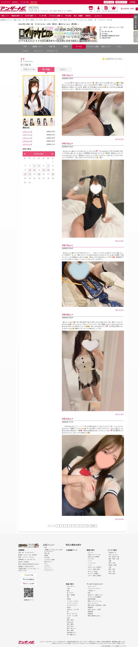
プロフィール (29, 69)
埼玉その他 (112, 573)
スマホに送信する (29, 579)
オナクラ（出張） (93, 571)
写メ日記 (68, 16)
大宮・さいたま (113, 554)
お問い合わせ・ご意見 (94, 609)
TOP (25, 46)
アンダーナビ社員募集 (94, 597)
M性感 (69, 599)
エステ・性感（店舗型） (95, 575)
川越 (110, 561)
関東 (30, 8)
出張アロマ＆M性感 (93, 556)
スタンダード (71, 586)
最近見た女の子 (121, 2)
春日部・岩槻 (112, 565)
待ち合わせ (70, 622)
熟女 (68, 590)
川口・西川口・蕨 (114, 556)
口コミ (119, 46)
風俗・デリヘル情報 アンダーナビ (117, 646)
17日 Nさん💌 (27, 141)
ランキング (114, 11)
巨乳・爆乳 (70, 624)
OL (68, 611)
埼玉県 (35, 8)
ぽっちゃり (70, 592)
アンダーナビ (5, 2)
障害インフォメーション (95, 601)
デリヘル (90, 552)
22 (53, 174)
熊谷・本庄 (112, 569)
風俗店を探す (16, 16)
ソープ (90, 561)
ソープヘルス (92, 563)
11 (34, 170)
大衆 (68, 618)
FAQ (89, 592)
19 (39, 174)
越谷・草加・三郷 (114, 559)
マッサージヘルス (72, 603)
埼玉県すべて (112, 552)
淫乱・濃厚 (70, 630)
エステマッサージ (72, 605)
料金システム (106, 46)
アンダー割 (106, 11)
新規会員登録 (92, 599)
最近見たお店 (109, 2)
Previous (20, 96)
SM (68, 597)
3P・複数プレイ (71, 634)
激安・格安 (70, 620)
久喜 (110, 567)
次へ (89, 526)
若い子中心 (70, 626)
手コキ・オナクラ (72, 613)
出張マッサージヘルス (94, 554)
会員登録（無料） (129, 8)
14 (48, 170)
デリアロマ (91, 559)
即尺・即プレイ (71, 628)
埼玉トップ (5, 16)
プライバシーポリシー (94, 588)
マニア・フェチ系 (72, 616)
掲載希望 (90, 611)
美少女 (69, 607)
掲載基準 (90, 607)
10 (30, 170)
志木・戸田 (112, 571)
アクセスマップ (52, 51)
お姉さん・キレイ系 (73, 609)
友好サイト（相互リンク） (95, 595)
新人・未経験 (78, 16)
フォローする (29, 575)
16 (25, 174)
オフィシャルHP (29, 583)
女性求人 (15, 2)
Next (57, 96)
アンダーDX (24, 2)
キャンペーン (38, 51)
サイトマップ (92, 586)
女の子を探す (29, 16)
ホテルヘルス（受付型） (95, 567)
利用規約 (90, 613)
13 (44, 170)
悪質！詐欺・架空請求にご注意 (97, 605)
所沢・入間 (112, 563)
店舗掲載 (132, 2)
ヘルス (90, 565)
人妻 (68, 588)
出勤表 (65, 46)
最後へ (94, 526)
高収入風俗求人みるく (94, 616)
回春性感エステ (71, 632)
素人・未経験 (71, 595)
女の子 (98, 11)
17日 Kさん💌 (27, 144)
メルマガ (25, 51)
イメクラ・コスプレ (73, 601)
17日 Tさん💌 (27, 132)
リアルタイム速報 (54, 16)
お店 (90, 11)
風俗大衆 (34, 2)
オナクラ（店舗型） (93, 573)
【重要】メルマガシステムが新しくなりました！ (38, 46)
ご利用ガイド (92, 590)
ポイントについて (93, 603)
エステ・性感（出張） (94, 569)
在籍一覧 (52, 46)
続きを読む (119, 139)
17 (30, 174)
